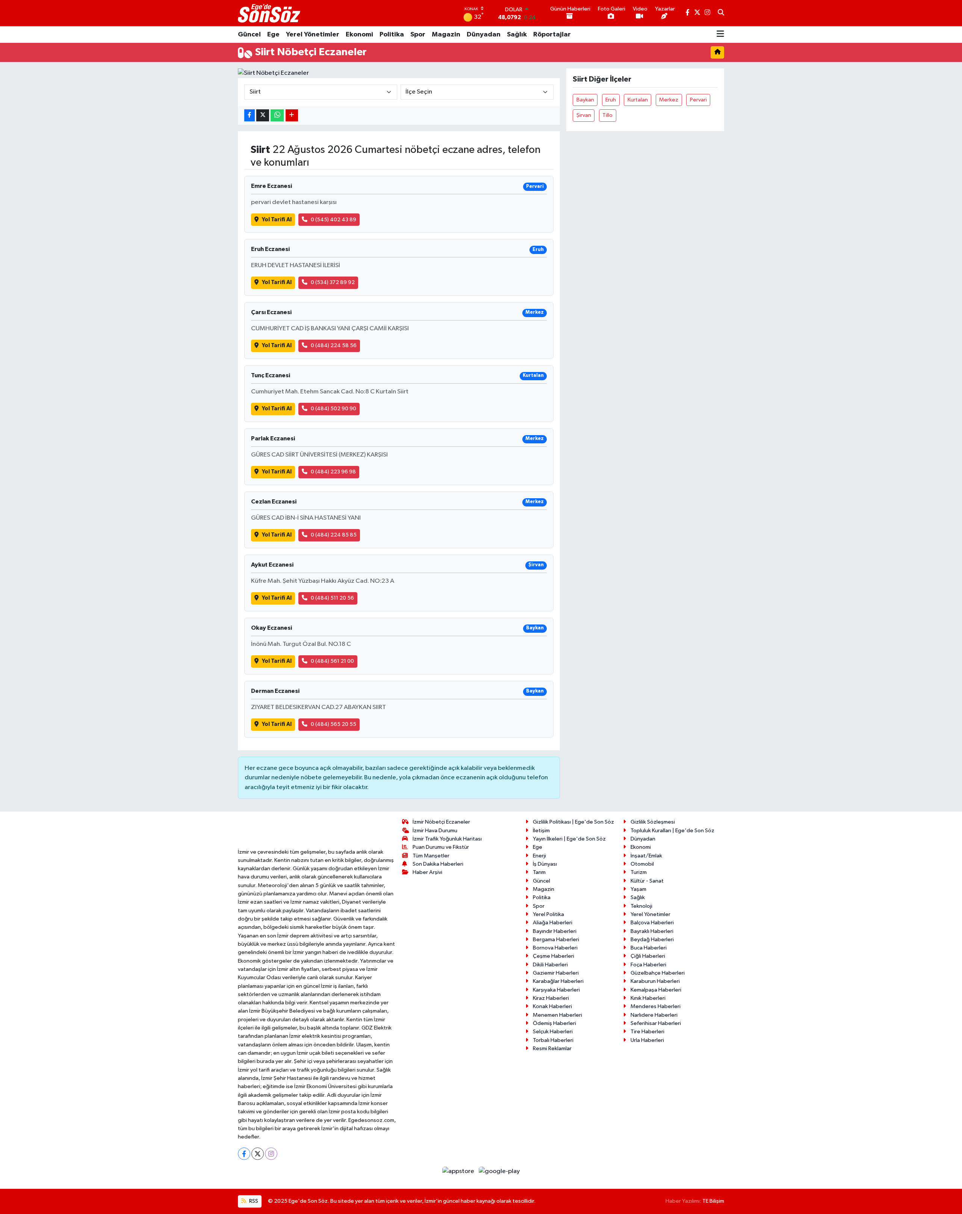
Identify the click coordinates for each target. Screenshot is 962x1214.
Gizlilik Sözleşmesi (653, 822)
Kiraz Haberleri (551, 998)
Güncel (249, 34)
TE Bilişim (713, 1201)
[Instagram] (271, 1153)
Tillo (607, 115)
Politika (392, 34)
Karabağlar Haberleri (558, 981)
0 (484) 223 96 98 (333, 472)
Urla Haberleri (647, 1040)
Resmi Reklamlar (552, 1048)
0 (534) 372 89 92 (333, 282)
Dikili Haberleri (550, 965)
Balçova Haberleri (652, 922)
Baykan (585, 100)
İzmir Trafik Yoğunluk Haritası (447, 839)
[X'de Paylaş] (262, 115)
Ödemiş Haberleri (554, 1023)
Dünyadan (484, 34)
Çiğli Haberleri (648, 956)
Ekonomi (359, 34)
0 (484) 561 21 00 (332, 661)
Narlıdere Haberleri (654, 1015)
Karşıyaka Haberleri (556, 990)
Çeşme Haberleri (553, 956)
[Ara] (721, 13)
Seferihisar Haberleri (656, 1023)
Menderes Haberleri (656, 1006)
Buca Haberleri (649, 948)
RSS (253, 1201)
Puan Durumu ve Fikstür (441, 847)
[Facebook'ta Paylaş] (249, 115)
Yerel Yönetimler (312, 34)
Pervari (698, 100)
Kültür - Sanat (647, 881)
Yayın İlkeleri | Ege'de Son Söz (569, 839)
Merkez (668, 100)
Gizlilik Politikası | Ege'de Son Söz (573, 822)
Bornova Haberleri (555, 948)
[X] (257, 1153)
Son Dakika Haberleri (438, 864)
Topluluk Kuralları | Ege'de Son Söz (672, 830)
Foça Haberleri (648, 965)
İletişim (541, 830)
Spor (417, 34)
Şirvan (583, 115)
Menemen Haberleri (557, 1015)
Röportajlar (552, 34)
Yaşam (638, 889)
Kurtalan (638, 100)
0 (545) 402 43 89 (333, 219)
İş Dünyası (545, 864)
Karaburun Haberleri (655, 981)
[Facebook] (244, 1153)
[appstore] (459, 1171)
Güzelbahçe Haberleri (658, 973)
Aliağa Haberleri (552, 922)
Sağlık (517, 34)
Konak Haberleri (552, 1006)
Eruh (610, 100)
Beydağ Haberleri (652, 939)
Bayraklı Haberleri (652, 931)
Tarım (539, 872)
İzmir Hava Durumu (435, 830)
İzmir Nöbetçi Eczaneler (441, 822)
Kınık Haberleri (648, 998)
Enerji (539, 856)
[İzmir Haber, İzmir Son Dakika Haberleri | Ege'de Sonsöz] (270, 13)
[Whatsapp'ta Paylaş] (277, 115)
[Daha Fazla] (292, 115)
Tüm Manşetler (431, 856)
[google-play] (499, 1171)
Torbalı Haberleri (553, 1040)
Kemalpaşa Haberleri (656, 990)
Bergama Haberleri (556, 939)
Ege (273, 34)
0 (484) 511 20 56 (332, 598)
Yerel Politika (548, 914)
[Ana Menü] (720, 34)
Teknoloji (641, 906)
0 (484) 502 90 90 (333, 408)
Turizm (639, 872)
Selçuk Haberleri (553, 1031)
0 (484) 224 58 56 (334, 345)
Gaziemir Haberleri (556, 973)
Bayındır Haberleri (554, 931)
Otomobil (642, 864)
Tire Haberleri (647, 1031)
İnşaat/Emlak (646, 856)
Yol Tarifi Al (277, 219)
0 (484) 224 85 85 (334, 535)
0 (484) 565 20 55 (333, 724)
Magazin (446, 34)
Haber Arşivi (427, 872)
